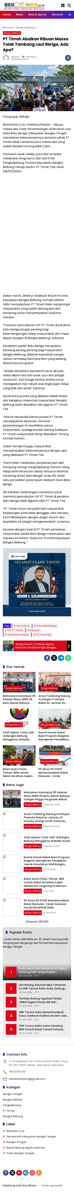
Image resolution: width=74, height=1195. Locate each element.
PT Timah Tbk (43, 634)
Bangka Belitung (12, 33)
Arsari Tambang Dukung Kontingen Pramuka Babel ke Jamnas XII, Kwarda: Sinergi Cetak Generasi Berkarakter (54, 699)
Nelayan (35, 630)
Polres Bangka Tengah (20, 1153)
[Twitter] (54, 658)
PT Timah (9, 1111)
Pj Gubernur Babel (18, 634)
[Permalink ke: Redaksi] (7, 58)
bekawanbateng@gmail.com (27, 1079)
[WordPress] (26, 1173)
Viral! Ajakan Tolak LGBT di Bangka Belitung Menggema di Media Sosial (18, 736)
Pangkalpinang (12, 1105)
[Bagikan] (68, 58)
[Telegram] (61, 658)
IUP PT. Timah (15, 630)
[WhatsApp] (68, 658)
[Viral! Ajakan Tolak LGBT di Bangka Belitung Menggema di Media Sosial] (19, 719)
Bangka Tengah (12, 1094)
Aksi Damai (23, 625)
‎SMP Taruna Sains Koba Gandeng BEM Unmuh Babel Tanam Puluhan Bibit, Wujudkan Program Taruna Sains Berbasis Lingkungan (41, 1027)
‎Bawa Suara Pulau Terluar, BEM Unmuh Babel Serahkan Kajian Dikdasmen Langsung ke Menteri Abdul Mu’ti (19, 772)
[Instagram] (32, 1173)
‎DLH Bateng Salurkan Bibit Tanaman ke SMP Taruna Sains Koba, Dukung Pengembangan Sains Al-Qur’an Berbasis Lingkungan (42, 986)
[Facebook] (47, 658)
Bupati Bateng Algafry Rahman (26, 1147)
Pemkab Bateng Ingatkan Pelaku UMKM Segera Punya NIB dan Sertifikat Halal (40, 1000)
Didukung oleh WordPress (19, 1185)
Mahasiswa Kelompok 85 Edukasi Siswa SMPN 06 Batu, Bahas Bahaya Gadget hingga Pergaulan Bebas (19, 699)
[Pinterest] (19, 1173)
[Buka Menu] (63, 5)
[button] (69, 5)
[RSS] (39, 1173)
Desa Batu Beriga (47, 625)
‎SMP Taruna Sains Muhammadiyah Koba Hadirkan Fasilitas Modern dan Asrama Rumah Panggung (43, 1014)
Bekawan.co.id (15, 1131)
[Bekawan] (25, 5)
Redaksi (15, 57)
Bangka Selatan (12, 1099)
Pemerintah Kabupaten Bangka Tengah (31, 1136)
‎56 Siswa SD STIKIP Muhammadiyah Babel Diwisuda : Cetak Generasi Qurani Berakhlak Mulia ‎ (53, 772)
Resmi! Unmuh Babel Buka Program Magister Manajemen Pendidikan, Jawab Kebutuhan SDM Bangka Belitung (53, 736)
